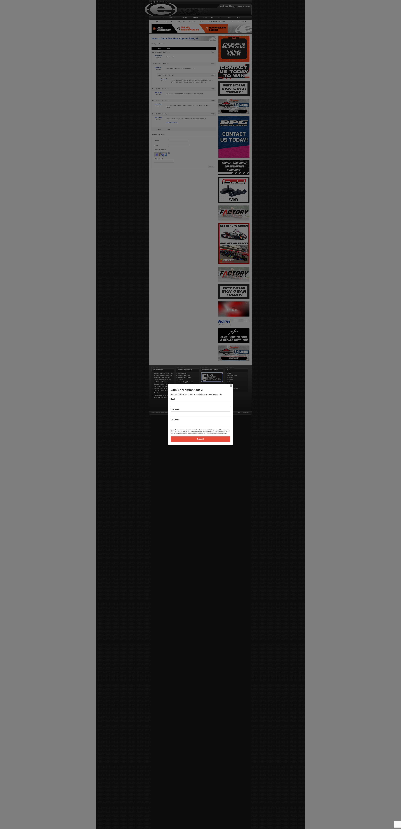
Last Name (175, 419)
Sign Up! (200, 439)
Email (173, 399)
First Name (175, 409)
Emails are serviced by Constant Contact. (216, 433)
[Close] (231, 385)
